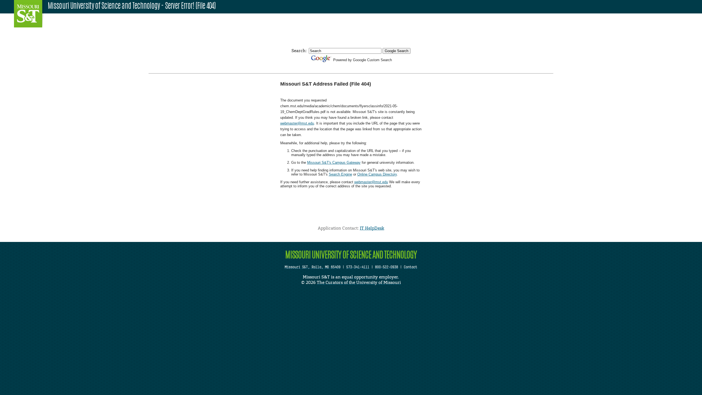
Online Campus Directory (377, 174)
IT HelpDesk (372, 228)
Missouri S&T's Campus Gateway (334, 162)
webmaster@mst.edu (297, 123)
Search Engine (340, 174)
